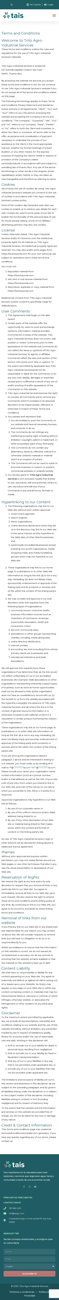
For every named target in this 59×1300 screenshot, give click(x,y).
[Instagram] (29, 1187)
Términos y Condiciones (21, 1292)
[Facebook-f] (24, 1187)
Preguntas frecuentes (18, 1197)
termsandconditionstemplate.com (19, 1133)
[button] (54, 15)
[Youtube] (35, 1187)
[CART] (11, 4)
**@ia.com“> (32, 767)
